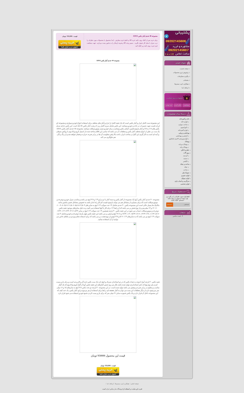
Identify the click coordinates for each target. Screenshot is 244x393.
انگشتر (185, 161)
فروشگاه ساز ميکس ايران (114, 389)
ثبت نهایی (169, 105)
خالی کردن (177, 105)
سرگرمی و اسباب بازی (182, 181)
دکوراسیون (184, 127)
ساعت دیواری (183, 124)
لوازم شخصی (184, 184)
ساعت (185, 170)
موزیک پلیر (185, 172)
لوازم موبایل (185, 178)
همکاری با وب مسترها (182, 84)
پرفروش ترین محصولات (181, 72)
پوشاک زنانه (184, 147)
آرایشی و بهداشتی (182, 136)
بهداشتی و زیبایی (184, 133)
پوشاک (187, 141)
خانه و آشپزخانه (184, 119)
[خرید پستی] (108, 375)
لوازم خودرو (185, 175)
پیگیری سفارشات (183, 76)
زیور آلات (186, 153)
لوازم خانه (184, 122)
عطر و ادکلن (185, 150)
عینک (186, 167)
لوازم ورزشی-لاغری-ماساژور (178, 138)
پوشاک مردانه (183, 144)
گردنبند (185, 155)
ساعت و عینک (184, 164)
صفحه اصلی (135, 384)
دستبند (185, 158)
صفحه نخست (184, 68)
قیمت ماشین (177, 216)
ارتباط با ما (185, 88)
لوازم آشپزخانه (183, 130)
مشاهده (186, 105)
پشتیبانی (186, 80)
